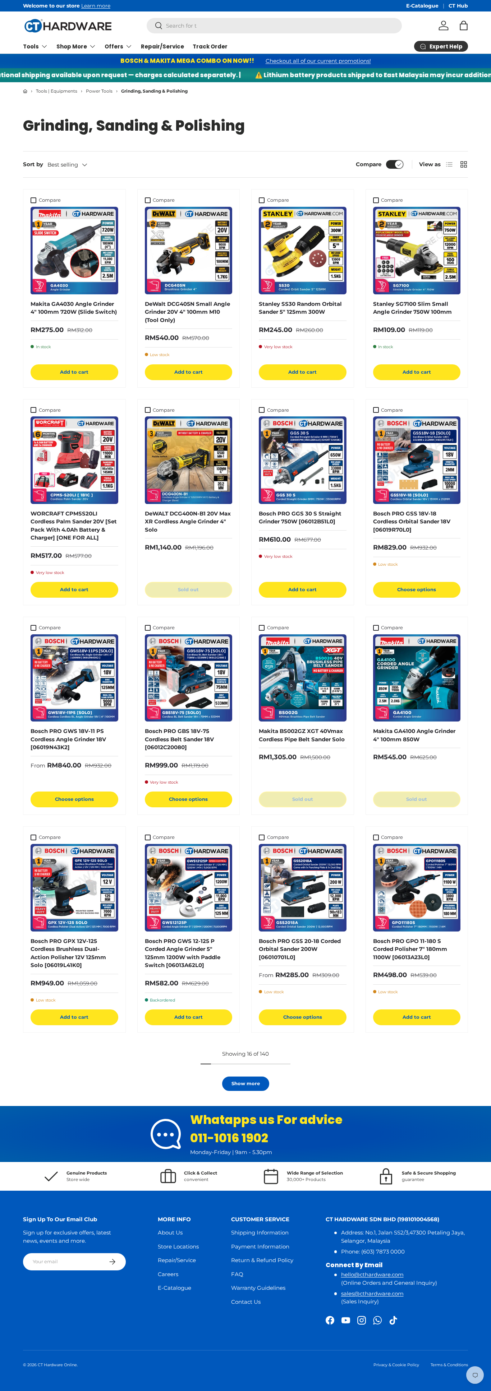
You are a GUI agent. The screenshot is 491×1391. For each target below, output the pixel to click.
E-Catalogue (422, 6)
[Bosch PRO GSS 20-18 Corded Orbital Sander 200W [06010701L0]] (303, 888)
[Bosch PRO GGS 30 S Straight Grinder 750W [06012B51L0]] (303, 460)
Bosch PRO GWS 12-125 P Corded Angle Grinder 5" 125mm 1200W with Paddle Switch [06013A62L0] (182, 953)
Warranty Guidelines (258, 1287)
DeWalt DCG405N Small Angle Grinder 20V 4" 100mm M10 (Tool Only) (187, 311)
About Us (170, 1232)
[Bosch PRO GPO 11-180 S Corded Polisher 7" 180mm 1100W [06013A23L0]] (417, 888)
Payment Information (260, 1246)
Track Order (210, 46)
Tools (31, 46)
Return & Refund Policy (262, 1260)
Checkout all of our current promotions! (318, 60)
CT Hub (458, 6)
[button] (464, 25)
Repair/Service (162, 46)
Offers (114, 46)
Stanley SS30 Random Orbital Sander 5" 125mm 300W (300, 308)
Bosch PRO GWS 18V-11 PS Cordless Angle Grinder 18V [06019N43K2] (68, 739)
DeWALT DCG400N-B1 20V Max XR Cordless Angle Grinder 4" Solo (188, 521)
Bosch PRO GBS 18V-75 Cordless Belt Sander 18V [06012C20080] (179, 739)
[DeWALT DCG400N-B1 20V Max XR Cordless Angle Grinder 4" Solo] (189, 460)
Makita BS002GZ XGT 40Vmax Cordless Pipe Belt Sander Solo (302, 735)
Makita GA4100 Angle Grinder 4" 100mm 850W (414, 735)
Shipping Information (260, 1232)
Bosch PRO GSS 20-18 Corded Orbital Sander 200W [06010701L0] (300, 949)
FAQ (237, 1274)
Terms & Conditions (449, 1364)
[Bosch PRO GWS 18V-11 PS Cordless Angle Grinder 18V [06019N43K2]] (74, 678)
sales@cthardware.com (372, 1293)
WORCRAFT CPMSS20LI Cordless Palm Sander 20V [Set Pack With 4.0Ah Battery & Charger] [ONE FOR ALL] (74, 525)
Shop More (71, 46)
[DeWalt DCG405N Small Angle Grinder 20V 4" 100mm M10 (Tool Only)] (189, 250)
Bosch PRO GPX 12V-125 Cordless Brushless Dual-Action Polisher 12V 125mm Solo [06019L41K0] (68, 953)
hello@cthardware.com (372, 1274)
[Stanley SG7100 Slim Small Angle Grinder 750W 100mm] (417, 250)
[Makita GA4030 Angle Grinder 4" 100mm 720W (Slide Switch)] (74, 250)
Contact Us (246, 1301)
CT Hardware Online (57, 1364)
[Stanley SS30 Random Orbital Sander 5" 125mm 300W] (303, 250)
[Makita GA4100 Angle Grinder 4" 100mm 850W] (417, 678)
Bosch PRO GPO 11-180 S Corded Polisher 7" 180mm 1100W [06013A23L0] (410, 949)
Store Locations (178, 1246)
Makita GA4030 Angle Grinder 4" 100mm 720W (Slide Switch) (74, 308)
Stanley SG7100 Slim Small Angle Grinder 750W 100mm (412, 308)
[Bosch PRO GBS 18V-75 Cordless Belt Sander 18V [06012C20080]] (189, 678)
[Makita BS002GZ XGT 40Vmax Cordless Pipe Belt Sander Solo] (303, 678)
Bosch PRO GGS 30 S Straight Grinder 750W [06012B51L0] (300, 517)
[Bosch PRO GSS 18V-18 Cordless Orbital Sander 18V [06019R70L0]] (417, 460)
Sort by (33, 164)
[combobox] (274, 25)
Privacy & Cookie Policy (396, 1364)
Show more (245, 1083)
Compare (368, 164)
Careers (168, 1274)
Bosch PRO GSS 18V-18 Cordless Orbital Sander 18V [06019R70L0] (411, 521)
